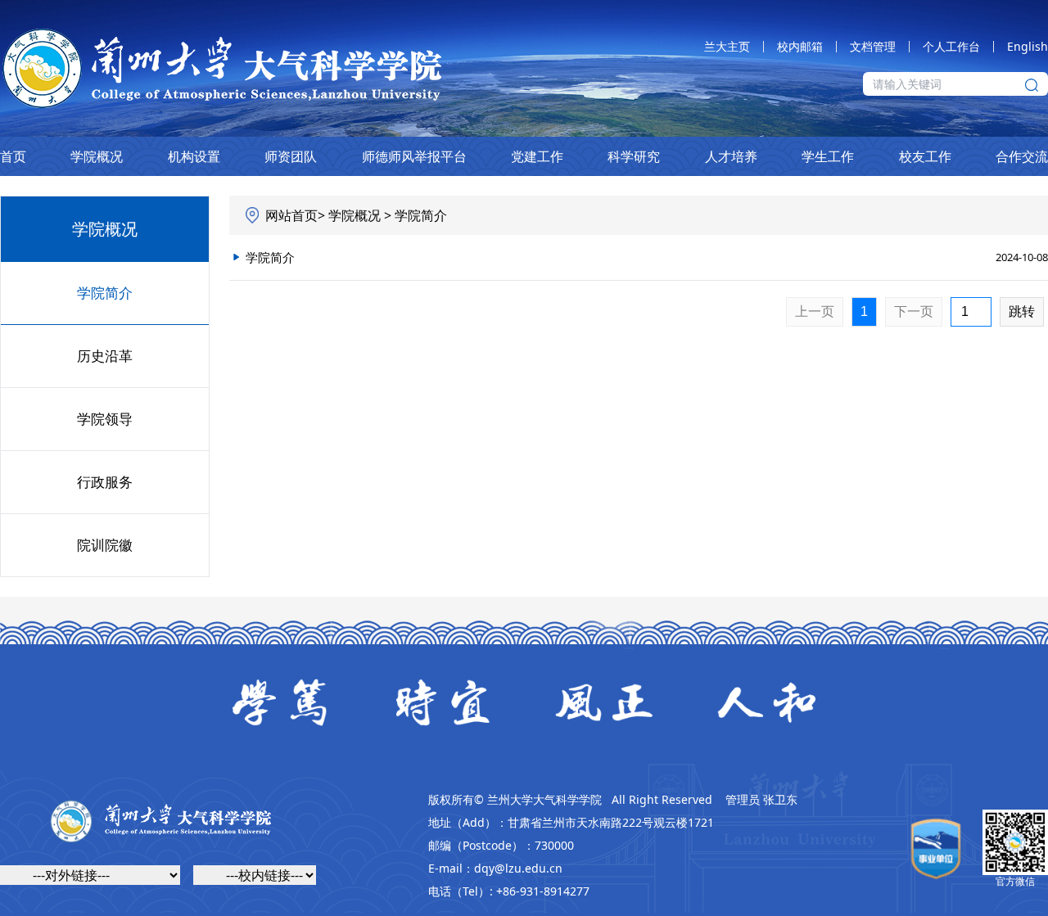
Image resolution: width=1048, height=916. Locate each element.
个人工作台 (951, 46)
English (1027, 46)
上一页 (814, 311)
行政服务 (105, 481)
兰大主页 (727, 46)
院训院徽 (105, 544)
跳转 (1022, 311)
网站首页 (291, 215)
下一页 (913, 311)
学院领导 (105, 418)
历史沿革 (105, 355)
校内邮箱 (800, 46)
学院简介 (105, 292)
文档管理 (873, 46)
